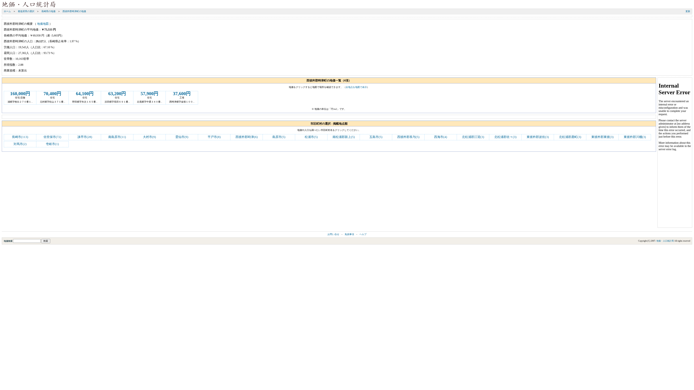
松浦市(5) (311, 137)
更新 (688, 11)
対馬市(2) (20, 144)
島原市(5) (278, 137)
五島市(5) (375, 137)
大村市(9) (149, 137)
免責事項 (349, 234)
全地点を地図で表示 (356, 87)
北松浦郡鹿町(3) (570, 137)
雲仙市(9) (181, 137)
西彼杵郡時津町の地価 (74, 11)
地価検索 (8, 241)
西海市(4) (440, 137)
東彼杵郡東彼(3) (602, 137)
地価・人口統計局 (665, 241)
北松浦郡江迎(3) (473, 137)
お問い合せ (333, 234)
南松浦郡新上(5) (344, 137)
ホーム (7, 11)
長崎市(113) (20, 137)
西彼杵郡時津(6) (246, 137)
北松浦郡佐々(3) (505, 137)
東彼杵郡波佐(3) (538, 137)
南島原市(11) (117, 137)
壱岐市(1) (52, 144)
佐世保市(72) (52, 137)
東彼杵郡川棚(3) (635, 137)
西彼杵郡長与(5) (408, 137)
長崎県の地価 (48, 11)
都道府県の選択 (26, 11)
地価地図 (43, 23)
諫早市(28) (85, 137)
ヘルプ (363, 234)
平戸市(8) (214, 137)
